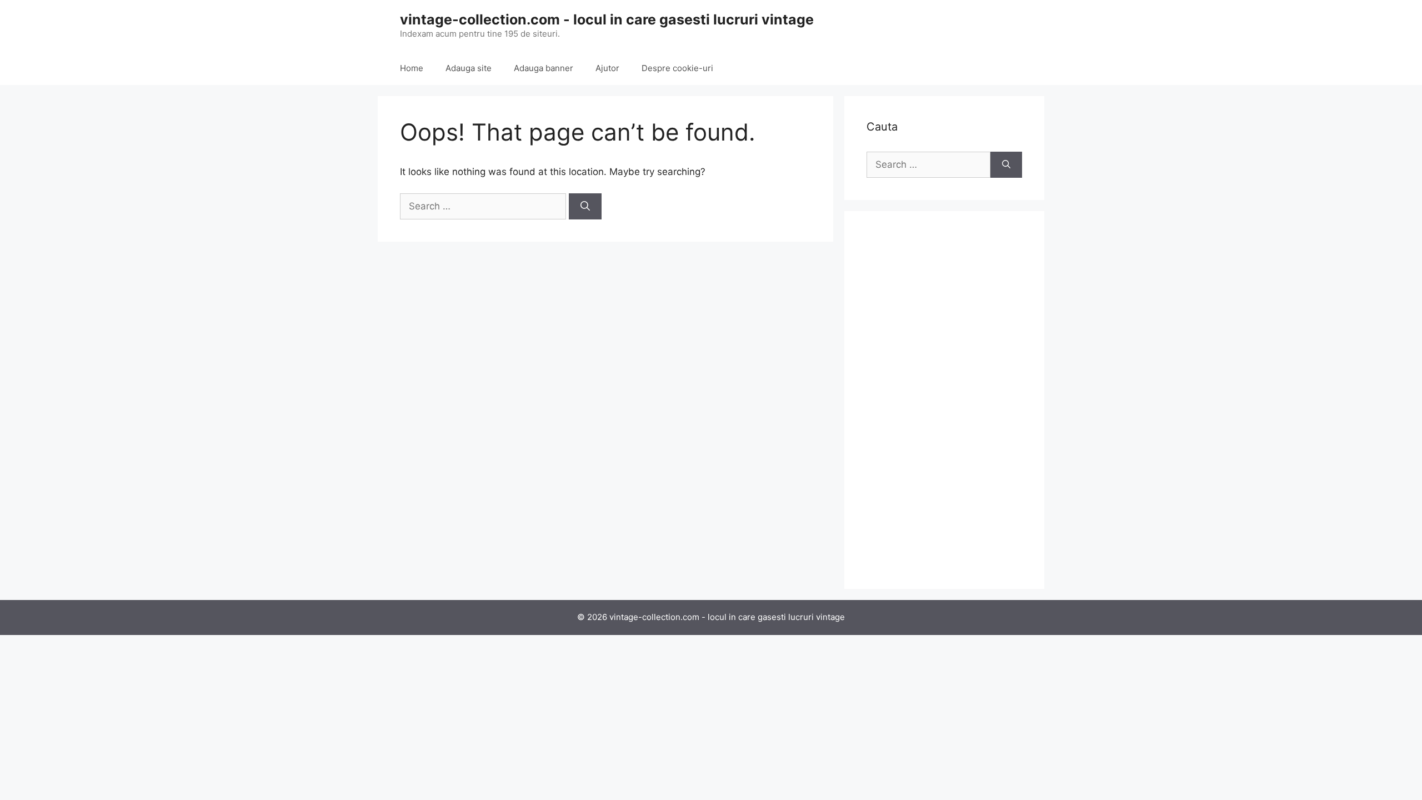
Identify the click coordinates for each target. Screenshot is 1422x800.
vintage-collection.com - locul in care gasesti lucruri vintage (607, 19)
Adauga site (468, 68)
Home (411, 68)
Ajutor (607, 68)
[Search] (585, 206)
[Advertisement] (944, 400)
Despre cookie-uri (677, 68)
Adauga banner (543, 68)
